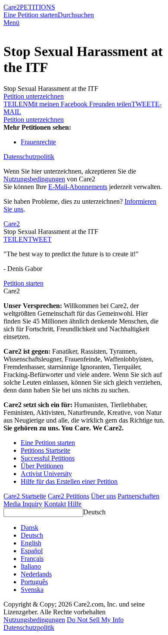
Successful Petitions (48, 458)
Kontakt (55, 503)
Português (34, 581)
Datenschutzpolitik (28, 156)
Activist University (46, 473)
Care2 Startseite (24, 496)
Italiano (31, 566)
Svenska (32, 589)
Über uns (103, 496)
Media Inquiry (22, 503)
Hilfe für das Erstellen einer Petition (69, 481)
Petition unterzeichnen (33, 96)
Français (32, 558)
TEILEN (15, 239)
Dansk (29, 527)
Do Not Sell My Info (95, 619)
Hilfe (74, 503)
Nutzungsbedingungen (34, 179)
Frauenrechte (38, 142)
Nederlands (36, 574)
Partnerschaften (138, 496)
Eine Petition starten (30, 15)
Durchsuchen (76, 15)
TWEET (143, 104)
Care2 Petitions (68, 496)
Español (32, 550)
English (31, 543)
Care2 (11, 7)
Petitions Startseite (45, 450)
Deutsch (94, 512)
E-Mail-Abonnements (77, 186)
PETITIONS (37, 7)
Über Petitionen (42, 466)
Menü (11, 22)
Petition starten (23, 283)
